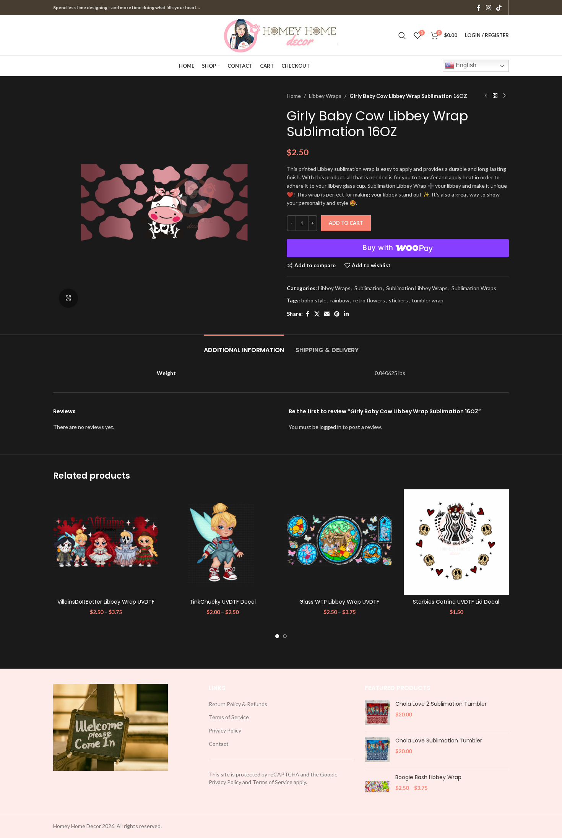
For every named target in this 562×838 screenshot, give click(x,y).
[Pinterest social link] (337, 314)
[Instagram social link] (488, 7)
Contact (219, 744)
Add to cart (346, 223)
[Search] (402, 35)
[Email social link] (327, 314)
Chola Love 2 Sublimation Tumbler (441, 704)
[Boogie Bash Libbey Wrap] (377, 786)
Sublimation (368, 288)
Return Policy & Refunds (238, 704)
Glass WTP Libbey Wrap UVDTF (339, 602)
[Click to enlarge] (68, 298)
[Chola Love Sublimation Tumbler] (377, 749)
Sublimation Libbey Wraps (417, 288)
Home (294, 96)
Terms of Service (229, 717)
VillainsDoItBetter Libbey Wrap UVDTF (105, 602)
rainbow (339, 300)
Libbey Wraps (325, 96)
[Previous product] (486, 96)
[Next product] (504, 96)
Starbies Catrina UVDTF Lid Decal (456, 602)
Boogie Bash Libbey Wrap (428, 777)
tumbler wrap (427, 300)
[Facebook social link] (478, 7)
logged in (330, 427)
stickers (398, 300)
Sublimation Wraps (474, 288)
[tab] (244, 346)
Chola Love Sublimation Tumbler (438, 740)
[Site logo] (281, 34)
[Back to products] (495, 96)
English (465, 65)
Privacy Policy (225, 730)
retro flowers (369, 300)
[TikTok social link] (499, 7)
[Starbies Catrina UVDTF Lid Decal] (456, 542)
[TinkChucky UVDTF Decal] (223, 542)
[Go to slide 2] (285, 636)
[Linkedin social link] (346, 314)
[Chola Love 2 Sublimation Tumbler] (377, 712)
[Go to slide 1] (277, 636)
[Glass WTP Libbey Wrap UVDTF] (339, 542)
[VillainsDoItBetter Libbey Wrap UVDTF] (106, 542)
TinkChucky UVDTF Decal (223, 602)
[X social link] (317, 314)
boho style (313, 300)
